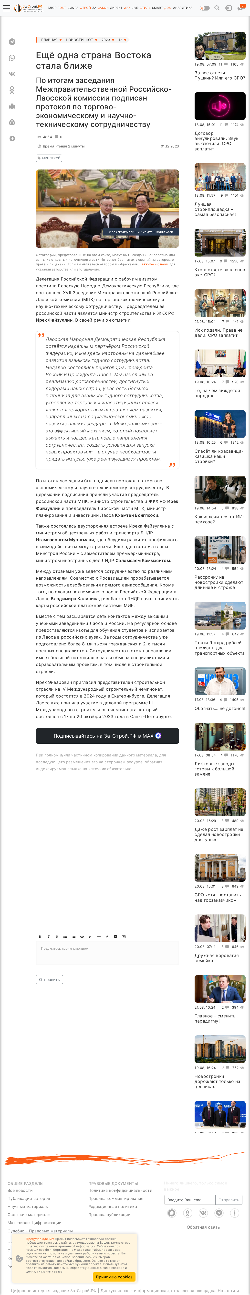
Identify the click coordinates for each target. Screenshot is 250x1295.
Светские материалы (29, 1214)
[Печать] (12, 106)
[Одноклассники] (187, 1213)
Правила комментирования (116, 1198)
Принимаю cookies (114, 1276)
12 (120, 40)
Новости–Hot (79, 40)
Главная (49, 40)
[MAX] (172, 1213)
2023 (106, 40)
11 (220, 64)
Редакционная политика (112, 1206)
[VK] (12, 74)
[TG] (12, 41)
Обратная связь (203, 1227)
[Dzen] (234, 1213)
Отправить (49, 979)
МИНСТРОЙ (51, 158)
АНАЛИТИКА (182, 8)
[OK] (12, 90)
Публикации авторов (29, 1198)
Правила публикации (109, 1214)
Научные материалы (28, 1206)
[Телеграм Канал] (219, 1213)
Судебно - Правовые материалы (40, 1230)
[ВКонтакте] (203, 1213)
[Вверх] (12, 138)
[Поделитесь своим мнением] (107, 953)
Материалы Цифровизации (35, 1222)
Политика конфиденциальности (120, 1190)
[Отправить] (12, 122)
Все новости (20, 1190)
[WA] (12, 58)
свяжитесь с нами (154, 264)
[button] (6, 8)
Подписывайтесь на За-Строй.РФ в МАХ (105, 736)
